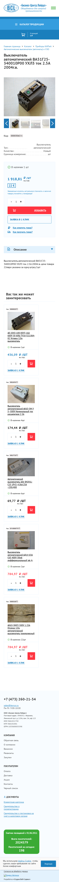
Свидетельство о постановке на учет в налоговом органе (19, 814)
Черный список (11, 788)
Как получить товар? (23, 232)
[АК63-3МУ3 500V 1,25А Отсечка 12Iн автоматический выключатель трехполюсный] (21, 613)
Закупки (7, 757)
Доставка (8, 775)
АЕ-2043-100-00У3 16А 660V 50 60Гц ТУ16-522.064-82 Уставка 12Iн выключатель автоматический (21, 337)
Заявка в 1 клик (19, 219)
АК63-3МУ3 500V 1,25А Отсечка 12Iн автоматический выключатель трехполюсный (21, 629)
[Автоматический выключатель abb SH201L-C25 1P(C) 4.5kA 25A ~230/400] (21, 467)
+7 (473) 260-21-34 (20, 699)
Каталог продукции (32, 24)
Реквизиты (9, 753)
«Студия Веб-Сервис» (21, 879)
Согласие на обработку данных (16, 871)
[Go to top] (50, 875)
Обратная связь (11, 740)
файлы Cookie (24, 861)
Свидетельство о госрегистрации (12, 807)
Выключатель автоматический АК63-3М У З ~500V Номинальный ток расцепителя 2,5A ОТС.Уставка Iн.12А (21, 410)
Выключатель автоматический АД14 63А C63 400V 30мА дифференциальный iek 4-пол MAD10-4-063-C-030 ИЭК (20, 556)
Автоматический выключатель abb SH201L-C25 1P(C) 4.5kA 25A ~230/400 (20, 483)
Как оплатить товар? (22, 227)
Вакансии (8, 749)
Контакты (8, 784)
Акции (7, 779)
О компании (9, 744)
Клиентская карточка (14, 802)
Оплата (7, 771)
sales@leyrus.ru (11, 705)
